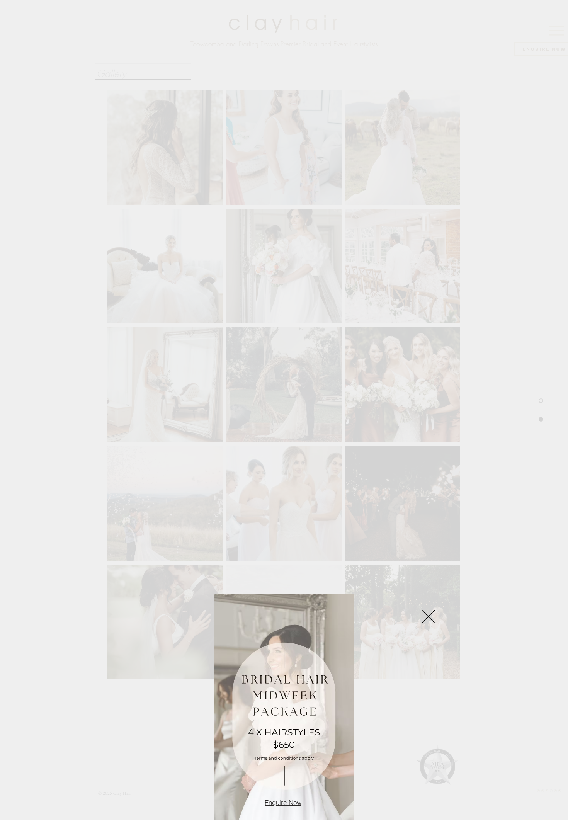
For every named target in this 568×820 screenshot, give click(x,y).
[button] (428, 616)
